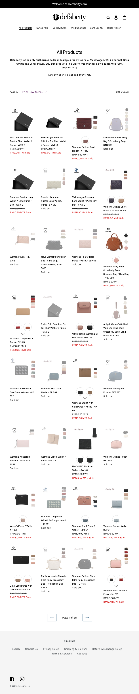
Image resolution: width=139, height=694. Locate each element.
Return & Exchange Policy (107, 648)
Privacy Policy (51, 648)
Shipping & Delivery (75, 648)
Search (16, 648)
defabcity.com (23, 686)
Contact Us (31, 648)
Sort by (14, 92)
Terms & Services (62, 653)
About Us (82, 653)
